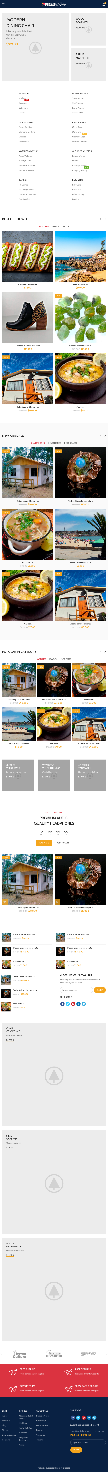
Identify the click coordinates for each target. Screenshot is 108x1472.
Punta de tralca (25, 1428)
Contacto (6, 1440)
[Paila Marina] (6, 964)
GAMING (23, 180)
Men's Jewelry (25, 160)
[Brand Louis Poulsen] (88, 1354)
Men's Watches (25, 156)
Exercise (75, 160)
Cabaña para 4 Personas (28, 501)
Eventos (39, 1430)
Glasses (22, 136)
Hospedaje (41, 1420)
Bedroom (23, 102)
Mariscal (80, 407)
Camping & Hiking (80, 170)
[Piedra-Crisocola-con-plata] (6, 951)
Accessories (77, 112)
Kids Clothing (78, 194)
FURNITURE (24, 93)
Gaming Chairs (25, 199)
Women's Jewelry (26, 170)
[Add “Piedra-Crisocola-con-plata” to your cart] (57, 902)
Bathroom (23, 108)
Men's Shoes (78, 132)
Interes (23, 1411)
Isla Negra (23, 1423)
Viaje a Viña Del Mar (80, 284)
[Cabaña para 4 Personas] (6, 937)
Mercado (6, 1420)
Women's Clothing (27, 132)
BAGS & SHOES (79, 122)
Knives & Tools (78, 156)
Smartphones (78, 98)
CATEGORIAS (42, 1411)
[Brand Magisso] (54, 1354)
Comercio (40, 1435)
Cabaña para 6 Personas (28, 407)
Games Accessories (27, 194)
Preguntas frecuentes (24, 1438)
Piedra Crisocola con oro (80, 345)
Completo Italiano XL (27, 284)
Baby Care (76, 185)
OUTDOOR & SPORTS (82, 151)
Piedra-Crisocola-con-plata (80, 501)
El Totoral (23, 1432)
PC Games (23, 185)
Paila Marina (27, 562)
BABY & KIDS (78, 180)
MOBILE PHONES (80, 93)
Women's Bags (79, 136)
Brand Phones (78, 108)
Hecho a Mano (42, 1416)
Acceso (22, 1445)
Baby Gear (76, 189)
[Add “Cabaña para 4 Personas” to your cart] (5, 902)
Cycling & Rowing (79, 165)
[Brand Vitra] (19, 1354)
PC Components (26, 189)
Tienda (5, 1430)
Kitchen (22, 98)
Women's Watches (27, 165)
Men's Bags (77, 127)
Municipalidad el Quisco (26, 1417)
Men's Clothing (25, 127)
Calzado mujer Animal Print (28, 345)
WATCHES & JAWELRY (28, 151)
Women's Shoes (79, 141)
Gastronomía (42, 1425)
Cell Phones (77, 103)
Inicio (4, 1416)
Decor (21, 112)
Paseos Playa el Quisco (80, 562)
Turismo (39, 1440)
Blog (4, 1425)
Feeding (75, 199)
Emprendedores (9, 1435)
